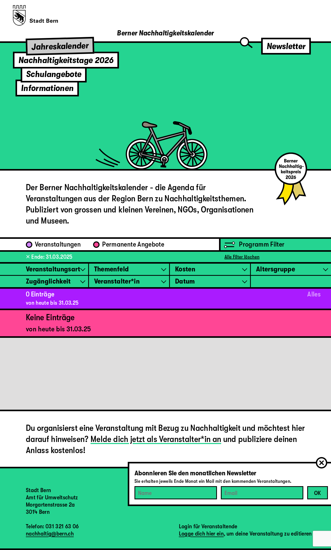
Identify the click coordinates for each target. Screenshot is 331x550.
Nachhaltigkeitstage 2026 (66, 60)
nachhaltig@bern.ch (50, 533)
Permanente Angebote (133, 244)
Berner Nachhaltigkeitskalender (165, 33)
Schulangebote (53, 74)
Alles (314, 294)
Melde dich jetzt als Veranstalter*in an (156, 439)
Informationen (47, 88)
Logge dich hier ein (201, 533)
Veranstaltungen (58, 244)
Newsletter (286, 46)
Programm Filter (261, 244)
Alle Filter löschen (241, 257)
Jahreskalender (60, 46)
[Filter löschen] (28, 257)
